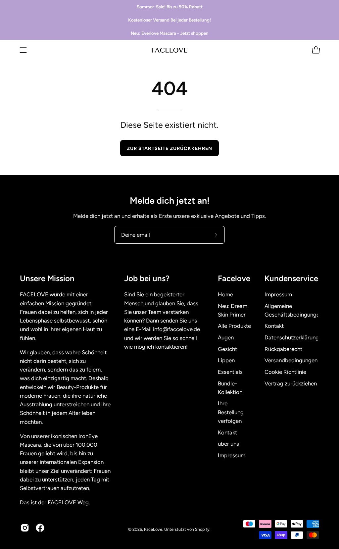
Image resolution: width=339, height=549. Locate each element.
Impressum (231, 455)
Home (225, 294)
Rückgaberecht (283, 349)
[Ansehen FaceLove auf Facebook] (40, 528)
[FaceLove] (169, 50)
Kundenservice (291, 278)
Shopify (202, 529)
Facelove (234, 278)
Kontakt (227, 432)
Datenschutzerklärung (292, 337)
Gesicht (227, 349)
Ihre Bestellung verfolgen (231, 412)
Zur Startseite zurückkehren (169, 148)
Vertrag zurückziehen (291, 383)
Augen (226, 337)
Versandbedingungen (291, 360)
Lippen (226, 360)
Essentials (230, 372)
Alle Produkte (234, 326)
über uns (228, 444)
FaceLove (153, 529)
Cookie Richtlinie (285, 372)
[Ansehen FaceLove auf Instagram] (25, 528)
